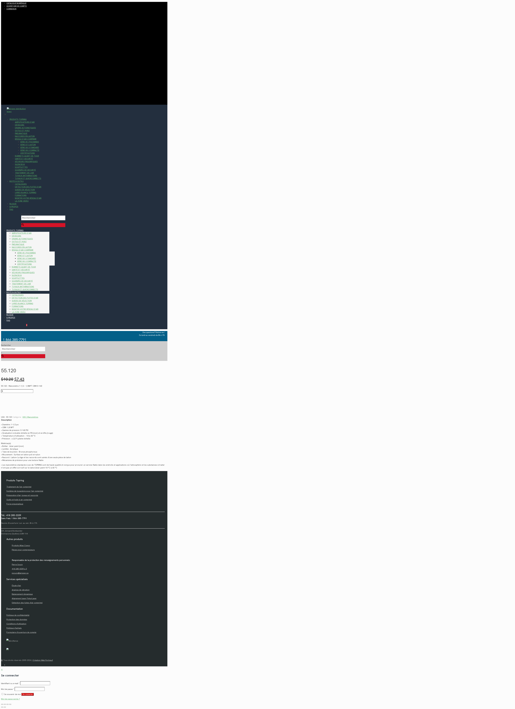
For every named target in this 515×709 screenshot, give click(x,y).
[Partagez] (7, 704)
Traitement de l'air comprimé (18, 487)
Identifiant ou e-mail (10, 683)
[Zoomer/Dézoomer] (2, 704)
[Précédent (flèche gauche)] (2, 707)
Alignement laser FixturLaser (24, 598)
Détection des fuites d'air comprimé (27, 602)
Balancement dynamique (22, 594)
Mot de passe (7, 689)
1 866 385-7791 (14, 340)
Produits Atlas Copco (21, 545)
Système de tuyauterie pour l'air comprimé (24, 491)
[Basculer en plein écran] (5, 704)
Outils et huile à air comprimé (19, 499)
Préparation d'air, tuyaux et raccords (22, 495)
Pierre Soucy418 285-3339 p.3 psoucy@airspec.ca (20, 568)
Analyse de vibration (21, 590)
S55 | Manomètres (30, 417)
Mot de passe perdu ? (10, 699)
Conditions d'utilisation (16, 624)
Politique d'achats (14, 628)
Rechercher (26, 214)
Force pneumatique (14, 504)
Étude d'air (16, 585)
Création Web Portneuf (43, 660)
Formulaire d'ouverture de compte (21, 632)
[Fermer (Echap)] (10, 704)
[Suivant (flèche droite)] (5, 707)
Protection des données (16, 619)
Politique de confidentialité (17, 615)
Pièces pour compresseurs (23, 550)
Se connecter (27, 694)
